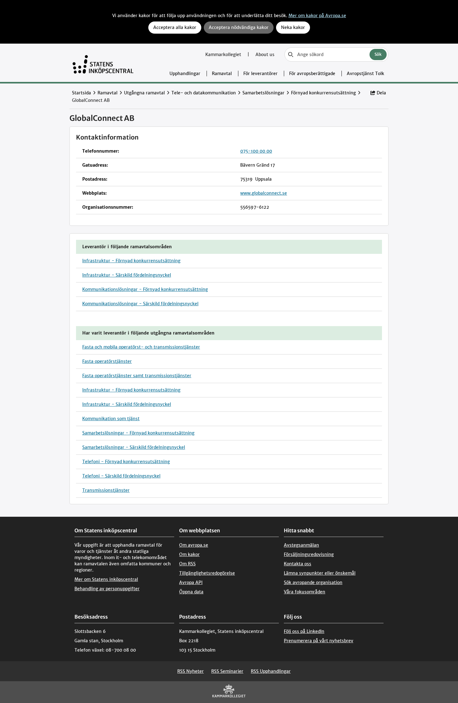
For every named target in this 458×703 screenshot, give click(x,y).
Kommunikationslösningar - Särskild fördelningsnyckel (140, 303)
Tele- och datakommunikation (203, 93)
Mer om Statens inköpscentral (106, 579)
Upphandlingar (184, 73)
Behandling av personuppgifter (107, 588)
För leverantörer (260, 73)
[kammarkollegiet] (229, 692)
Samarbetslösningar (263, 93)
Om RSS (187, 564)
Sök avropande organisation (313, 582)
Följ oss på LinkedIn (304, 631)
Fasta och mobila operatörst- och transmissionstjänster (141, 347)
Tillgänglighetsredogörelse (207, 573)
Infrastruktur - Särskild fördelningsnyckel (126, 275)
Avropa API (191, 582)
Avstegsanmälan (301, 545)
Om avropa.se (193, 545)
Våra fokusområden (304, 592)
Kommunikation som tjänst (111, 418)
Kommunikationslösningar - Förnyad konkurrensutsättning (145, 289)
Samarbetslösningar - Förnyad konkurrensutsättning (138, 433)
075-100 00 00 (256, 151)
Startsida (81, 93)
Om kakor (189, 554)
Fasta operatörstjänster (107, 361)
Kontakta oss (297, 564)
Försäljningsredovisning (309, 554)
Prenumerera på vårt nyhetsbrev (318, 641)
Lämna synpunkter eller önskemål (319, 573)
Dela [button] (381, 93)
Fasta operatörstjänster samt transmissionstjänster (136, 375)
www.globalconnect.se (263, 193)
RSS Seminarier (227, 671)
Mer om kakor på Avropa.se (317, 15)
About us (264, 54)
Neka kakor (293, 27)
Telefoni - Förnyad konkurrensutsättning (126, 461)
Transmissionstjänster (106, 490)
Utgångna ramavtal (144, 93)
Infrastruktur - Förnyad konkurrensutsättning (131, 261)
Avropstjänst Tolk (365, 73)
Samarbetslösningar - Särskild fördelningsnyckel (133, 447)
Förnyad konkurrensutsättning (323, 93)
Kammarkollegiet (223, 54)
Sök (378, 54)
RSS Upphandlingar (271, 671)
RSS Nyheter (190, 671)
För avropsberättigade (312, 73)
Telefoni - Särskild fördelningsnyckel (121, 476)
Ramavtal (222, 73)
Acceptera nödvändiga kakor (239, 27)
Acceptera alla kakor (174, 27)
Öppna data (191, 592)
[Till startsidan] (102, 63)
